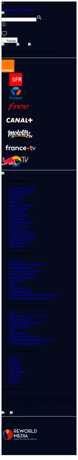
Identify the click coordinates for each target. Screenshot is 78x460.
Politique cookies (19, 326)
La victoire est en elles (22, 191)
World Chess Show (20, 291)
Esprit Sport (16, 198)
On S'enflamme (18, 242)
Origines (14, 201)
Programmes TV (11, 9)
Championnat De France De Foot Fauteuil (34, 294)
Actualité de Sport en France (26, 343)
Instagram (15, 364)
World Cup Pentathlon (22, 274)
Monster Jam (16, 281)
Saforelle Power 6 (19, 267)
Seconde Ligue (18, 287)
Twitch (13, 381)
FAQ (12, 312)
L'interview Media (20, 232)
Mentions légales (19, 319)
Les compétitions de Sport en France (31, 339)
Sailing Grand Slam (21, 277)
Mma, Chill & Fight (21, 205)
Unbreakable (16, 218)
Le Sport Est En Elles (22, 239)
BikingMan (16, 260)
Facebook (15, 361)
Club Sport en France (22, 188)
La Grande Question (21, 222)
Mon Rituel (16, 245)
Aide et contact (18, 333)
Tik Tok (14, 374)
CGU (12, 329)
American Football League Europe (30, 298)
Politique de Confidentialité (25, 322)
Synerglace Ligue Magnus (25, 270)
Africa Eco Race (19, 225)
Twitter (13, 357)
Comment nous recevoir (23, 336)
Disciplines (28, 9)
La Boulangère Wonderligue (26, 264)
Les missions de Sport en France (28, 316)
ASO (12, 284)
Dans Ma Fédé (18, 194)
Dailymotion (16, 371)
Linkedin (14, 378)
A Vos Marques (18, 208)
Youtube (14, 368)
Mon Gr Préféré (18, 215)
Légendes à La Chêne (22, 235)
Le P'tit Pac (16, 211)
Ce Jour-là (15, 228)
